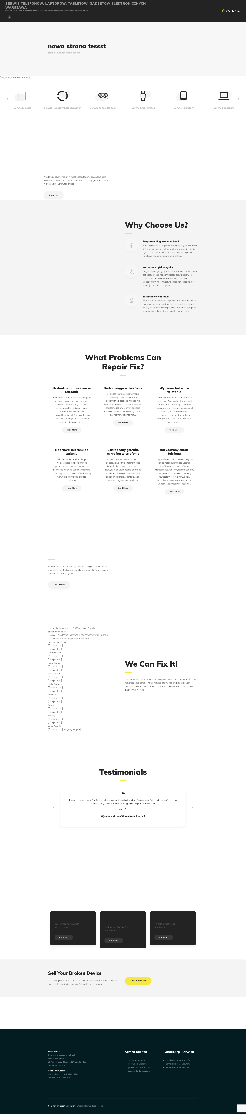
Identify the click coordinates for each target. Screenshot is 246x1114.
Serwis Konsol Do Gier (103, 108)
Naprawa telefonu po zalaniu (71, 451)
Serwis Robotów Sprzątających (62, 108)
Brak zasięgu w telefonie (123, 388)
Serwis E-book (22, 108)
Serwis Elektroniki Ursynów (178, 1064)
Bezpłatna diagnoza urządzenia (161, 241)
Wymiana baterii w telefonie (174, 390)
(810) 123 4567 (61, 927)
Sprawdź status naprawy (139, 1067)
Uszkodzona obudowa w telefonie (72, 390)
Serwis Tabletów (184, 108)
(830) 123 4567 (161, 927)
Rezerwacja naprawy (137, 1064)
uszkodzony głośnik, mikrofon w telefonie (123, 451)
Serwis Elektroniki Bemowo (178, 1067)
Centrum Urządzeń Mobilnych (61, 1106)
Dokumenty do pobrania (138, 1071)
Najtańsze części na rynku (158, 267)
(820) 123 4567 (111, 930)
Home (51, 52)
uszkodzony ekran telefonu (174, 451)
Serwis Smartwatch (143, 108)
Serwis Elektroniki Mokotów (178, 1060)
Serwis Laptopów (223, 108)
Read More (71, 430)
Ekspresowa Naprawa (156, 296)
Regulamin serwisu (136, 1060)
